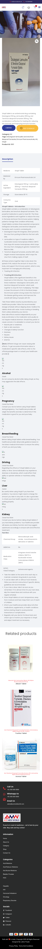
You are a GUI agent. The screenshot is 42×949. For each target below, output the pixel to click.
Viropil (4, 142)
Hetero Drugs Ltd (17, 731)
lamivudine (34, 773)
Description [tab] (7, 159)
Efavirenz (26, 730)
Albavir (25, 680)
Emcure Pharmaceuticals (26, 139)
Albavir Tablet (21, 684)
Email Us (11, 801)
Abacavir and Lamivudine (15, 680)
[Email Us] (4, 799)
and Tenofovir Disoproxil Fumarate (14, 730)
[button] (29, 6)
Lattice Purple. (25, 942)
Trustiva (27, 731)
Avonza (26, 773)
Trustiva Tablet (21, 733)
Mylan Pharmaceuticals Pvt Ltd (24, 681)
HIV (11, 134)
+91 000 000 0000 (13, 789)
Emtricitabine (34, 730)
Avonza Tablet (21, 776)
